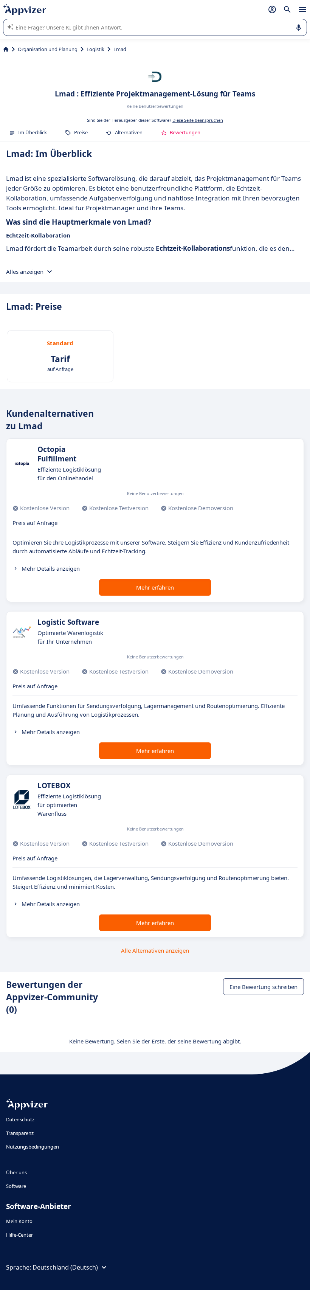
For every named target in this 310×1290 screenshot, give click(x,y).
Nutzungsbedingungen (32, 1146)
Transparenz (20, 1133)
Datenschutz (20, 1119)
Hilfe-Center (19, 1234)
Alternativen (129, 132)
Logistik (95, 49)
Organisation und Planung (48, 49)
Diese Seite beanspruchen (197, 120)
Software (16, 1186)
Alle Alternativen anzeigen (155, 950)
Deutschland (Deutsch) (65, 1267)
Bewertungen (185, 132)
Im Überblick (32, 132)
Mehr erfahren (155, 587)
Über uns (16, 1172)
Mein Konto (19, 1221)
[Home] (6, 49)
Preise (81, 132)
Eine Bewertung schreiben (263, 986)
